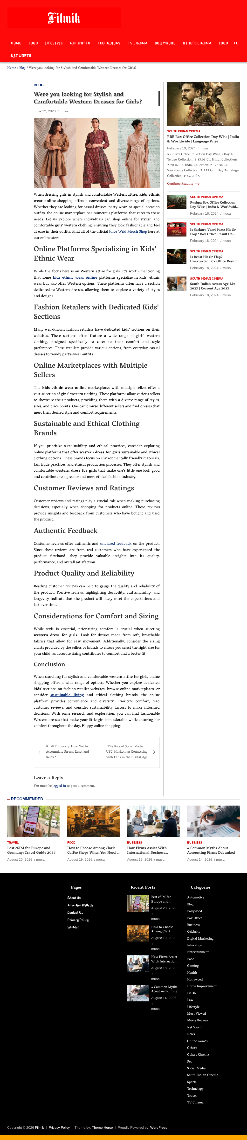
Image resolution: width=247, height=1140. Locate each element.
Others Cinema (197, 43)
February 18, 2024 (204, 213)
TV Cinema (137, 43)
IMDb (191, 993)
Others (192, 1048)
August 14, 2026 (199, 859)
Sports (192, 1082)
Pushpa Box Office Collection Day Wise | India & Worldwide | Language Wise (215, 207)
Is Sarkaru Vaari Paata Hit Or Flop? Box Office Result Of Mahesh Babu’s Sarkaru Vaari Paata (213, 237)
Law (190, 1000)
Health (192, 973)
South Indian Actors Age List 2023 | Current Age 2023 (212, 286)
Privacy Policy (78, 920)
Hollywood (195, 980)
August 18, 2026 (139, 859)
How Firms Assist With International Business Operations (147, 853)
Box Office (194, 918)
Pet (189, 1062)
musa (64, 111)
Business (134, 842)
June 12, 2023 (45, 111)
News (191, 1034)
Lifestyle (54, 43)
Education (194, 945)
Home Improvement (202, 986)
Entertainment (198, 952)
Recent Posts (143, 888)
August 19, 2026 (79, 859)
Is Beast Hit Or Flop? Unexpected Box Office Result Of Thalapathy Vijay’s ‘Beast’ (213, 261)
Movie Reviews (198, 1021)
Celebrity (193, 932)
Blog (39, 85)
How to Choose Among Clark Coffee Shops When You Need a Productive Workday (93, 853)
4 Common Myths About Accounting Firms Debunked (211, 851)
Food (33, 43)
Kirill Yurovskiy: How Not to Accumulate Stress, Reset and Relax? (67, 752)
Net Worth (80, 43)
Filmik (39, 1127)
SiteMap (73, 927)
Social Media (196, 1068)
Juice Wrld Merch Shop (128, 232)
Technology (109, 43)
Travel (13, 842)
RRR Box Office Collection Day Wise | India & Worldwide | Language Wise (203, 139)
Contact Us (75, 912)
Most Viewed (196, 1014)
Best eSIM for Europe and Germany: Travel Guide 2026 (31, 851)
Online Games (197, 1041)
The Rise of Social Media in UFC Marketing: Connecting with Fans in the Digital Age (126, 752)
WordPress (158, 1127)
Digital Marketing (200, 939)
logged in (59, 786)
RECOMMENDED (27, 799)
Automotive (195, 898)
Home (16, 43)
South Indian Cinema (183, 131)
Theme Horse (102, 1127)
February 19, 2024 (181, 148)
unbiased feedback (116, 544)
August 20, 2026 (19, 859)
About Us (74, 898)
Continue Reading (180, 184)
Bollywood (165, 43)
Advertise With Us (80, 905)
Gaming (193, 966)
